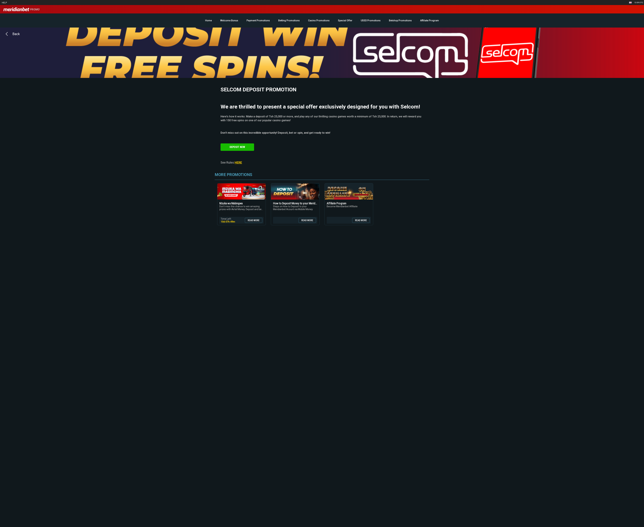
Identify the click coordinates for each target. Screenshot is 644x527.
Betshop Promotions (400, 20)
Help (4, 2)
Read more (253, 220)
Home (208, 20)
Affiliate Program (429, 20)
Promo (34, 9)
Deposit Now (237, 147)
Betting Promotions (289, 20)
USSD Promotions (371, 20)
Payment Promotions (258, 20)
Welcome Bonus (229, 20)
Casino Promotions (319, 20)
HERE (238, 162)
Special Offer (345, 20)
